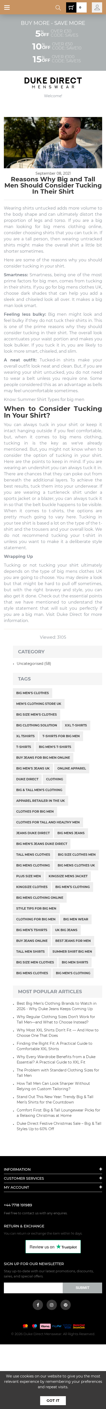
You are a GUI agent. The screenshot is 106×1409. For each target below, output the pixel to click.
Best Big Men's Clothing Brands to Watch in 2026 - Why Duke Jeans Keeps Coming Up (56, 1006)
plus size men (28, 876)
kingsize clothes (32, 887)
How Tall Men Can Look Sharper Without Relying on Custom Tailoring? (53, 1086)
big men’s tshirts (31, 930)
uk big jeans (66, 930)
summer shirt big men (72, 951)
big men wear (75, 919)
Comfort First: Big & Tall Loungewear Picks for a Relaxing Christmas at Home (58, 1113)
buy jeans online (32, 941)
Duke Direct (27, 779)
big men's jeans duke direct (41, 844)
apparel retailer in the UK (40, 801)
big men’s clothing (72, 887)
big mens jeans (71, 833)
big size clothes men (77, 854)
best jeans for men (73, 941)
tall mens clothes (33, 854)
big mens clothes (32, 973)
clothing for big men (36, 919)
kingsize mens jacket (68, 876)
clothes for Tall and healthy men (48, 822)
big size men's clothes (36, 714)
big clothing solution (36, 725)
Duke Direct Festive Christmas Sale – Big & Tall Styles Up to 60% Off (59, 1126)
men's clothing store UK (38, 704)
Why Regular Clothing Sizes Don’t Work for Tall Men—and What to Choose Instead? (56, 1019)
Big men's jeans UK (33, 768)
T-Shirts (23, 747)
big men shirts (75, 962)
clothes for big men (35, 811)
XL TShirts (25, 736)
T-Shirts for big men (61, 736)
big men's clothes (32, 693)
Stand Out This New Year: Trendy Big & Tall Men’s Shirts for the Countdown (55, 1100)
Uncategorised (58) (34, 663)
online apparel (71, 768)
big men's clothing (73, 973)
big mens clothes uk (76, 865)
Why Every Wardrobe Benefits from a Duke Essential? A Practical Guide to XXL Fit (56, 1060)
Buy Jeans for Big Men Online (43, 758)
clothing (54, 779)
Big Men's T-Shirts (55, 747)
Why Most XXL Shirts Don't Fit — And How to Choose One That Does (58, 1033)
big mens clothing (64, 226)
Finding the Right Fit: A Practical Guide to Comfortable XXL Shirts (54, 1046)
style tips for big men (36, 908)
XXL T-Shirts (76, 725)
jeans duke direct (33, 833)
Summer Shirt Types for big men (50, 399)
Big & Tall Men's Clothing (39, 790)
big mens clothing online (39, 898)
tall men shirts (30, 951)
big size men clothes (35, 962)
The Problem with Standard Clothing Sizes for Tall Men (58, 1073)
